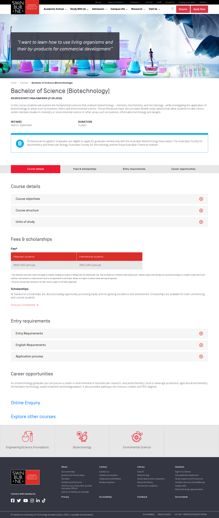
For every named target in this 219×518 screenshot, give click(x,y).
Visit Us (153, 9)
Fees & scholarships (84, 169)
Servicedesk (181, 496)
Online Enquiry (25, 403)
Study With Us (78, 9)
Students (170, 2)
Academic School (54, 9)
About (98, 2)
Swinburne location (108, 475)
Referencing (143, 475)
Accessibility (105, 496)
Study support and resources (189, 478)
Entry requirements (134, 169)
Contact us (104, 471)
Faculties (65, 478)
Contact (103, 466)
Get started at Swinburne (187, 475)
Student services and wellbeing (190, 482)
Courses (24, 82)
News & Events (116, 2)
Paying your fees (187, 2)
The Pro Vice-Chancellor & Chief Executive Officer (76, 487)
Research (136, 9)
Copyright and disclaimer (81, 514)
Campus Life (118, 9)
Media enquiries (107, 482)
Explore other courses (33, 416)
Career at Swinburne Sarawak (75, 491)
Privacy (65, 496)
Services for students (147, 485)
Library (149, 2)
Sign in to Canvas (183, 471)
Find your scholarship (23, 305)
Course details (35, 169)
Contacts (135, 2)
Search (140, 471)
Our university (68, 471)
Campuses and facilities (110, 478)
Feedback (142, 496)
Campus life (180, 485)
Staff (159, 2)
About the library (145, 482)
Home (14, 82)
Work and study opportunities (189, 489)
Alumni (202, 2)
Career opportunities (183, 169)
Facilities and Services (71, 482)
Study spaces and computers (151, 478)
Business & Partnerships (72, 475)
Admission (98, 9)
